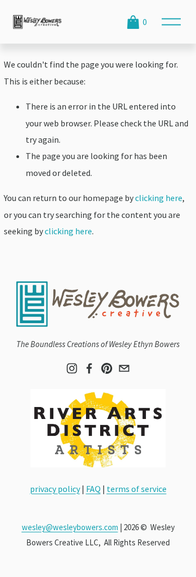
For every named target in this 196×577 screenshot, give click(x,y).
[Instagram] (71, 368)
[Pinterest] (106, 368)
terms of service (137, 488)
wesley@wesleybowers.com (70, 527)
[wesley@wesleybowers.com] (124, 368)
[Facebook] (89, 368)
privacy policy (55, 488)
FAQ (93, 488)
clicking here (158, 197)
